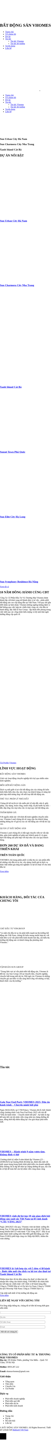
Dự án (7, 36)
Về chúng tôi (10, 34)
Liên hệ (8, 48)
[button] (3, 1439)
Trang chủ (9, 32)
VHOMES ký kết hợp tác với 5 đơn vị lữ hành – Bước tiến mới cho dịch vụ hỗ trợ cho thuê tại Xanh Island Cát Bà (25, 1271)
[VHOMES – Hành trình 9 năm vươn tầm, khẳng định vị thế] (19, 1146)
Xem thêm (4, 871)
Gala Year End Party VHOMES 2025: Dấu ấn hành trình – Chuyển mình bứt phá (25, 1103)
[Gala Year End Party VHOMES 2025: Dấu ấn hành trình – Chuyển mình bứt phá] (19, 1097)
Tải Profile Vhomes (8, 763)
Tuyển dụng (10, 46)
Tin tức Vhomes (17, 41)
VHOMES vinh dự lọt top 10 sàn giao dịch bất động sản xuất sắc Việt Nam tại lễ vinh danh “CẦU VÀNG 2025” (25, 1219)
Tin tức (8, 39)
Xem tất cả (4, 587)
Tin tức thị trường (17, 43)
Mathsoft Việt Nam (20, 1430)
